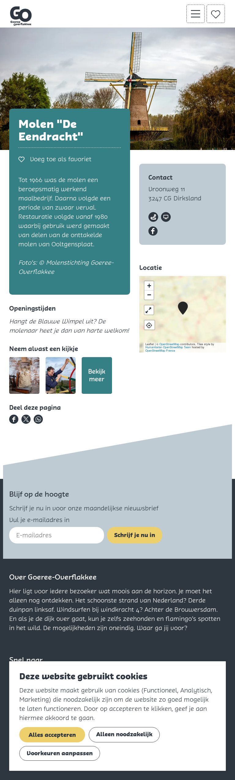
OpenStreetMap (169, 344)
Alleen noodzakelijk (124, 734)
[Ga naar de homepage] (21, 16)
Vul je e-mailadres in (39, 520)
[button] (182, 308)
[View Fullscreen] (149, 310)
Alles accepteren (52, 735)
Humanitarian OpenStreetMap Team (168, 347)
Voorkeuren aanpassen (60, 753)
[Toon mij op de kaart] (149, 325)
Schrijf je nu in (134, 535)
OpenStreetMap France (160, 351)
